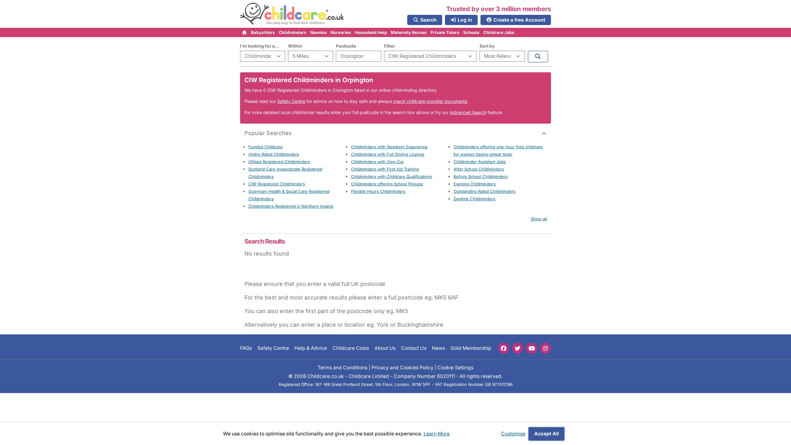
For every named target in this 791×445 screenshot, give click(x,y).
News (438, 348)
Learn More (437, 434)
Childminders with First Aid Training (385, 169)
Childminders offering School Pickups (387, 183)
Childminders (293, 32)
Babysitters (263, 32)
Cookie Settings (455, 367)
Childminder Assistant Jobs (480, 161)
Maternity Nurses (409, 32)
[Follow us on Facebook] (503, 348)
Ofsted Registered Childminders (279, 161)
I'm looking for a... (259, 46)
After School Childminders (479, 169)
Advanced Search (468, 112)
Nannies (318, 32)
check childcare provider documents (430, 101)
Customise (513, 434)
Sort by (487, 46)
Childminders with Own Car (377, 161)
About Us (385, 348)
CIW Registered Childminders (276, 183)
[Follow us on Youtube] (531, 348)
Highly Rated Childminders (273, 154)
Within (295, 46)
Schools (471, 32)
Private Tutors (444, 32)
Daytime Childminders (474, 198)
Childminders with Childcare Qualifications (391, 176)
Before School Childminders (481, 176)
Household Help (371, 32)
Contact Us (413, 348)
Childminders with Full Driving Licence (387, 154)
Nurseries (341, 32)
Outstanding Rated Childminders (484, 191)
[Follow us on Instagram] (545, 348)
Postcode (346, 46)
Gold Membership (470, 348)
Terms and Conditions (342, 367)
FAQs (246, 348)
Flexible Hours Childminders (378, 191)
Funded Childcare (265, 146)
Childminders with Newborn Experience (389, 146)
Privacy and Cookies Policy (402, 367)
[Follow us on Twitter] (517, 348)
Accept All (546, 434)
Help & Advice (310, 348)
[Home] (244, 32)
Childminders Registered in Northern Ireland (290, 206)
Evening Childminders (475, 183)
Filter (389, 46)
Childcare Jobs (498, 32)
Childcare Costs (350, 348)
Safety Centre (291, 101)
